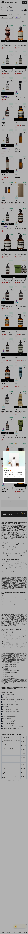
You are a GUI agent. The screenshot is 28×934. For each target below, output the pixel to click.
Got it (14, 480)
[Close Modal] (24, 452)
